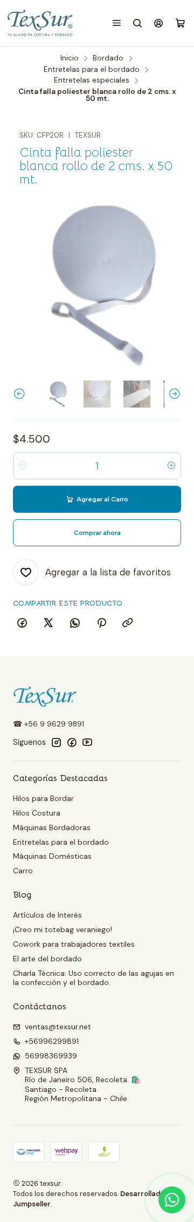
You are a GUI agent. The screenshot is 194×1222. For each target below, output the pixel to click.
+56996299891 (52, 1041)
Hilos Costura (36, 813)
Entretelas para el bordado (92, 69)
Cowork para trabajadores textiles (74, 944)
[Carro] (180, 23)
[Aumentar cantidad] (171, 466)
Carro (23, 870)
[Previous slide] (21, 394)
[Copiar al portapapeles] (128, 623)
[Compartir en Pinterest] (101, 623)
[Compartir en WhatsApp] (75, 623)
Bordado (108, 58)
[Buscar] (137, 23)
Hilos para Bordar (43, 798)
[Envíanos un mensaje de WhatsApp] (171, 1199)
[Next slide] (173, 394)
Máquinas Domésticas (52, 856)
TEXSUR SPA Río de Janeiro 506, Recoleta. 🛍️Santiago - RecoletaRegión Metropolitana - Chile (82, 1084)
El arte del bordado (47, 958)
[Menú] (116, 23)
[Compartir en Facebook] (22, 623)
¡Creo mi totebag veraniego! (62, 929)
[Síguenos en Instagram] (56, 742)
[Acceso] (158, 23)
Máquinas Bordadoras (52, 827)
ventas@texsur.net (58, 1026)
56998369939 (51, 1056)
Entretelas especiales (91, 80)
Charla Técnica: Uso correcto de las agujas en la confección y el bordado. (93, 978)
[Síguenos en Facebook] (71, 742)
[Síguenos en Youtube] (87, 742)
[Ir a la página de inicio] (40, 23)
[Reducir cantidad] (22, 466)
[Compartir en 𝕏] (48, 623)
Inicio (69, 58)
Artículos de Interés (47, 915)
